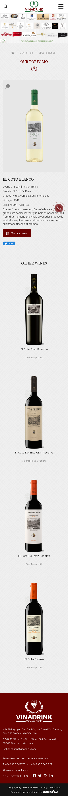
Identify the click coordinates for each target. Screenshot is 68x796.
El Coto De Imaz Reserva (34, 556)
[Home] (13, 52)
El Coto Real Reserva (34, 349)
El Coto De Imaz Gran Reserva (34, 452)
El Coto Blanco (47, 52)
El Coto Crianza (34, 659)
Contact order (18, 233)
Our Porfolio (27, 52)
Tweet (10, 243)
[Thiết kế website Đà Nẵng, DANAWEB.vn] (50, 792)
